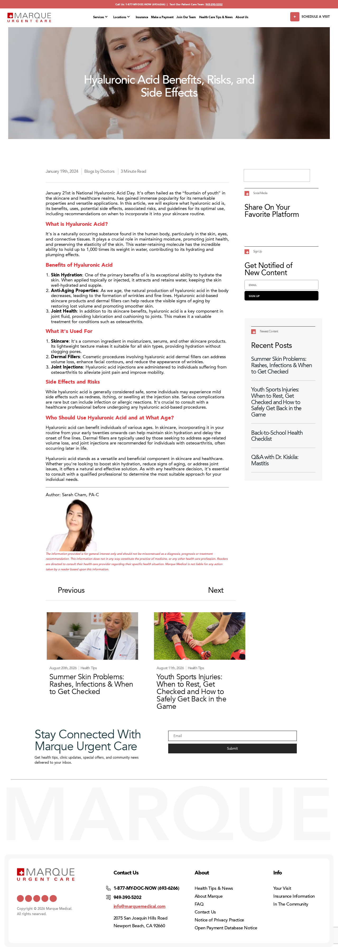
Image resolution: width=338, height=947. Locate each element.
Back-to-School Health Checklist (276, 435)
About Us (242, 17)
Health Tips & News (214, 888)
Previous (71, 590)
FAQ (199, 904)
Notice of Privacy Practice (219, 920)
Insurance (142, 17)
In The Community (290, 904)
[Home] (29, 17)
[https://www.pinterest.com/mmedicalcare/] (44, 898)
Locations (119, 17)
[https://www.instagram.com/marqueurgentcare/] (53, 898)
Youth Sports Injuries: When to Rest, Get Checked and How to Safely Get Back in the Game (276, 402)
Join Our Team (186, 17)
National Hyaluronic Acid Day (105, 192)
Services (98, 17)
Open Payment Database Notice (226, 928)
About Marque (209, 896)
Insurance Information (294, 896)
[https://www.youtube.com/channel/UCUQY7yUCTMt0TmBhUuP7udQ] (28, 898)
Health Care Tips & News (216, 17)
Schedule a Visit (316, 16)
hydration (130, 463)
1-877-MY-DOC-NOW (138, 4)
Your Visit (282, 888)
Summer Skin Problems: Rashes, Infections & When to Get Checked (281, 365)
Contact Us (205, 912)
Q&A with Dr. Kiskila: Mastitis (274, 460)
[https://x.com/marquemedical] (20, 898)
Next (215, 590)
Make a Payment (162, 17)
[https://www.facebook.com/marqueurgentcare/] (36, 898)
